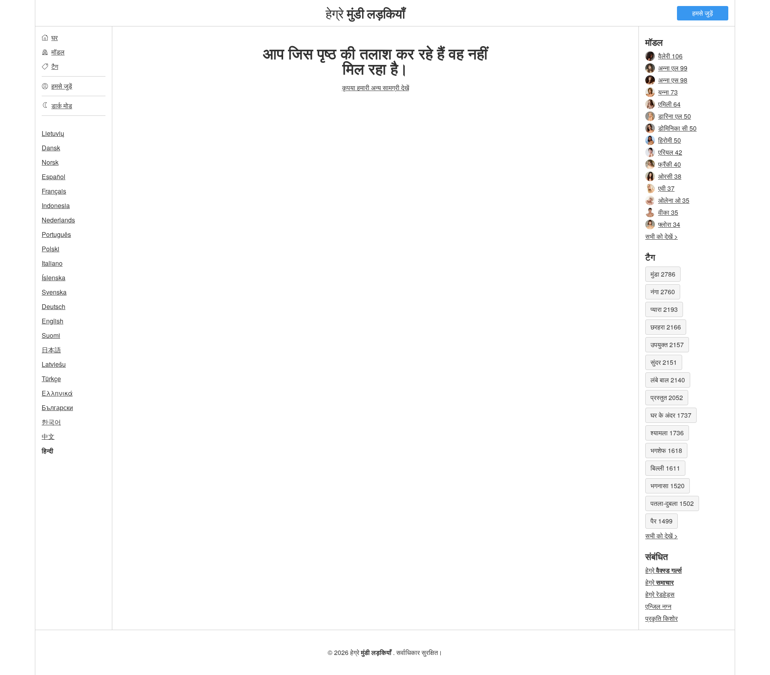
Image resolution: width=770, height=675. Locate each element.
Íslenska (53, 277)
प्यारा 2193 (664, 309)
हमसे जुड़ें (702, 13)
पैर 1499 (661, 520)
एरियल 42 (670, 152)
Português (56, 234)
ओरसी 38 (669, 176)
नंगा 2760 (662, 291)
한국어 (51, 421)
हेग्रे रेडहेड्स (660, 594)
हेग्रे (365, 13)
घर (54, 37)
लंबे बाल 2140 (667, 379)
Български (57, 407)
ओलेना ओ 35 (673, 200)
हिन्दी (47, 450)
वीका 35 (668, 212)
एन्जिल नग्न (658, 606)
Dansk (51, 147)
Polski (50, 248)
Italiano (52, 263)
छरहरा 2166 (665, 326)
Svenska (54, 292)
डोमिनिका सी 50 (677, 128)
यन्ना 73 (668, 92)
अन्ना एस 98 (672, 80)
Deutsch (53, 306)
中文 (48, 436)
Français (54, 191)
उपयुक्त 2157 (667, 344)
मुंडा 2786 (662, 274)
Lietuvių (53, 133)
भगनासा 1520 (667, 485)
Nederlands (58, 219)
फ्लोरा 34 (669, 224)
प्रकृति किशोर (661, 618)
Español (53, 176)
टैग (54, 66)
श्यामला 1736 (667, 432)
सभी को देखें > (661, 236)
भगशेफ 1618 (666, 450)
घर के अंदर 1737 (670, 415)
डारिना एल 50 (674, 116)
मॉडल (58, 52)
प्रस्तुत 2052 (666, 397)
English (52, 320)
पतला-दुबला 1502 (672, 503)
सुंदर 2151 (663, 362)
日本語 (51, 349)
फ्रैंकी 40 (669, 164)
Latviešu (54, 364)
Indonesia (56, 205)
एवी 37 (666, 188)
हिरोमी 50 (669, 140)
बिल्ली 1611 (665, 468)
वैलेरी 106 (670, 56)
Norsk (50, 162)
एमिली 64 (669, 104)
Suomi (51, 335)
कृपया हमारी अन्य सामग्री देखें (375, 87)
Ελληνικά (57, 393)
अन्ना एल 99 (672, 68)
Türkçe (51, 378)
